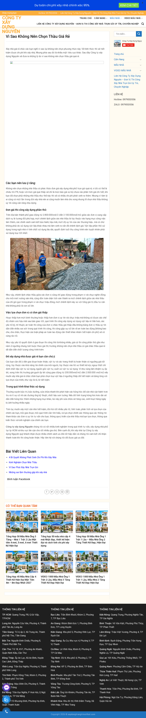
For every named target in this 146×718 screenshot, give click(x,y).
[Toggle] (140, 59)
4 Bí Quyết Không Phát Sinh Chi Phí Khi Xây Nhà (32, 457)
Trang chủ (86, 18)
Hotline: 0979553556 (48, 13)
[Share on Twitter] (51, 492)
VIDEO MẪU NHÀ (132, 18)
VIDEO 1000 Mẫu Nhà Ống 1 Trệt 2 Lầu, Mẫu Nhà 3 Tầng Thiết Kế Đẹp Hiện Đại (55, 579)
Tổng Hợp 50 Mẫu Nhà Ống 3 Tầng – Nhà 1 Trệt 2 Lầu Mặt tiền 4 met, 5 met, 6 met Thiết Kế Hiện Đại (21, 541)
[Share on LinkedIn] (67, 492)
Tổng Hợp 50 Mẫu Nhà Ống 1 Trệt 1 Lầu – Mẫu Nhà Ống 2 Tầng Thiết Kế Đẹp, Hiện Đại (91, 539)
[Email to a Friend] (57, 492)
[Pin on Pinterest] (62, 492)
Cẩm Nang (99, 18)
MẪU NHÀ (115, 18)
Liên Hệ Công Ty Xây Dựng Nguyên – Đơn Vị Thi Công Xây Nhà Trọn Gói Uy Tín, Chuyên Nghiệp (102, 13)
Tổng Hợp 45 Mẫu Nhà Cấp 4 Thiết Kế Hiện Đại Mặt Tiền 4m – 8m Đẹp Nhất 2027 (21, 579)
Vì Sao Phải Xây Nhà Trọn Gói (23, 467)
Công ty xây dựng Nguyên (11, 24)
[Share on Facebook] (46, 492)
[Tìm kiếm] (142, 24)
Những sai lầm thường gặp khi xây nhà (28, 472)
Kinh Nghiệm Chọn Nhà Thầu (23, 462)
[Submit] (139, 34)
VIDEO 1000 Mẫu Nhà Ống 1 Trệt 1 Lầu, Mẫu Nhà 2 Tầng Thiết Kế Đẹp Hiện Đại (90, 579)
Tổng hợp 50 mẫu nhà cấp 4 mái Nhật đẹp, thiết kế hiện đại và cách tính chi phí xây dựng (55, 541)
